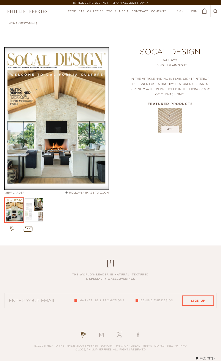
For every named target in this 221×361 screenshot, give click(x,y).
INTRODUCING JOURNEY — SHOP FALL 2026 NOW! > (110, 2)
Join (193, 11)
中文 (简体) (207, 358)
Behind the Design (156, 300)
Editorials (28, 23)
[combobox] (205, 358)
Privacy (122, 345)
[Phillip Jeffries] (27, 11)
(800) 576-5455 (87, 345)
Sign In (182, 11)
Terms (147, 345)
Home (13, 23)
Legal (135, 345)
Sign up (198, 300)
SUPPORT (107, 345)
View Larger (14, 192)
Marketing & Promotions (101, 300)
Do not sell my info (170, 345)
